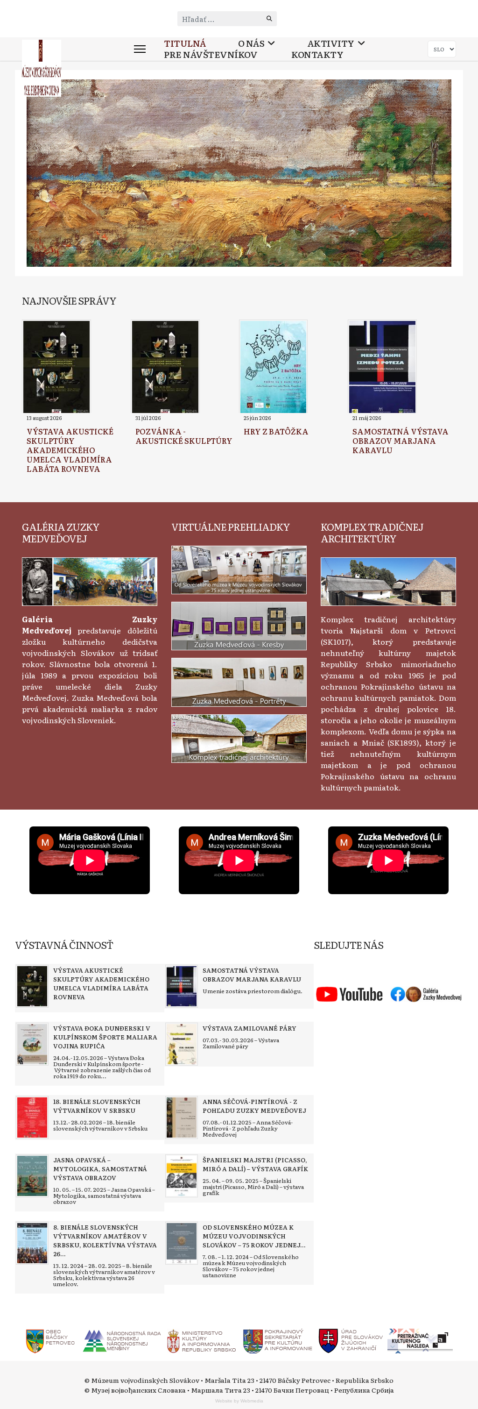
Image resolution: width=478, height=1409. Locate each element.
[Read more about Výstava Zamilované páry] (182, 1044)
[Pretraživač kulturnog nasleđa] (420, 1339)
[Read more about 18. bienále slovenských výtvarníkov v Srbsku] (32, 1117)
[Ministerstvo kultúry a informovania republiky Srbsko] (201, 1339)
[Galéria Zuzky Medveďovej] (89, 580)
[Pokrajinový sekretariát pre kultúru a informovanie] (277, 1339)
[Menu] (140, 49)
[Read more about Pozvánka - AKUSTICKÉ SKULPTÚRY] (165, 367)
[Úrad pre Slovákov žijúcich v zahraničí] (351, 1339)
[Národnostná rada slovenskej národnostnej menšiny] (121, 1339)
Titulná (185, 43)
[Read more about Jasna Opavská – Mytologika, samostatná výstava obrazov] (32, 1176)
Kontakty (317, 54)
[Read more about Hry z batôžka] (273, 367)
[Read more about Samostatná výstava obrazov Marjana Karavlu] (382, 367)
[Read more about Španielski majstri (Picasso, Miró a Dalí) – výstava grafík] (182, 1176)
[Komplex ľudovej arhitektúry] (388, 580)
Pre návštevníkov (210, 54)
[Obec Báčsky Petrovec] (50, 1339)
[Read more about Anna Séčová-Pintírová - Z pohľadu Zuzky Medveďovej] (182, 1117)
